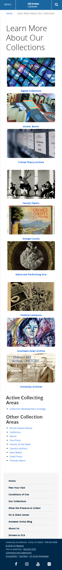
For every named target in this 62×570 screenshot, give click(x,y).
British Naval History (21, 428)
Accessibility (11, 556)
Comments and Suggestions (19, 552)
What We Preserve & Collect (25, 508)
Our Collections (17, 501)
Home (9, 13)
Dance (13, 436)
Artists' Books (31, 126)
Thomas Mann (17, 460)
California (15, 432)
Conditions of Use (19, 494)
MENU (7, 4)
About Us (14, 528)
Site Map (23, 556)
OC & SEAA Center (19, 514)
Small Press (16, 456)
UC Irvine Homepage (39, 556)
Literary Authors (18, 448)
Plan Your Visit (17, 487)
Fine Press (15, 440)
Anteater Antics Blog (20, 521)
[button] (57, 5)
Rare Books (16, 452)
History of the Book (20, 444)
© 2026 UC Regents (15, 545)
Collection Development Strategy (28, 408)
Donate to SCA (17, 535)
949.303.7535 (29, 549)
